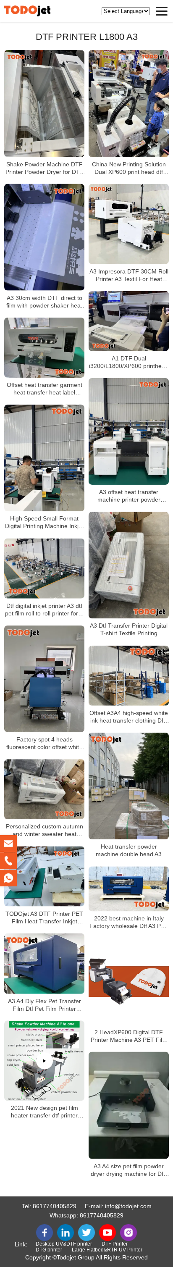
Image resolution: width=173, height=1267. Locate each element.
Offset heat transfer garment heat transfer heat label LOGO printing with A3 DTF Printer (44, 388)
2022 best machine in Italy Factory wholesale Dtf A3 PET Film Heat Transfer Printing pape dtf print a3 (128, 922)
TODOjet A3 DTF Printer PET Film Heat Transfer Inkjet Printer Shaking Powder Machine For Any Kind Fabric (44, 917)
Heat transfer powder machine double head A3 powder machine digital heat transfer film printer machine (129, 850)
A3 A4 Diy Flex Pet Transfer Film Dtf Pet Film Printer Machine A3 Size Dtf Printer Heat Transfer (44, 1004)
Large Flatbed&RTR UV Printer (107, 1250)
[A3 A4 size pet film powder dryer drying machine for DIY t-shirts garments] (129, 1105)
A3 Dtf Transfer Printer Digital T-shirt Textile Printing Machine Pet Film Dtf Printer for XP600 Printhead (129, 630)
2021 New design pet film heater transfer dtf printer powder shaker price (44, 1111)
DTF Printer (115, 1244)
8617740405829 (54, 1206)
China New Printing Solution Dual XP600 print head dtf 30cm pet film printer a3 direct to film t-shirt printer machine (128, 168)
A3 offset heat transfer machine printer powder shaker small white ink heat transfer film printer (129, 496)
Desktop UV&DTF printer (64, 1244)
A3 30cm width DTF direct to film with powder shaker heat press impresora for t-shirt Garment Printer (44, 301)
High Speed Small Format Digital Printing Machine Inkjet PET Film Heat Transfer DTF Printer (44, 522)
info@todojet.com (128, 1206)
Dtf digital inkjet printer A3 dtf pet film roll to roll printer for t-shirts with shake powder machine (44, 609)
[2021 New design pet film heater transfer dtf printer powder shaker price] (44, 1060)
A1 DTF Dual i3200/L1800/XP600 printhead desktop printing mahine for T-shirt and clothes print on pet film (129, 362)
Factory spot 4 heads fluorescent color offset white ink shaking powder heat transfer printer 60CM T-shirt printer (44, 743)
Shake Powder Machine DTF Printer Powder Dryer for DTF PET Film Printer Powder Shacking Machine (44, 168)
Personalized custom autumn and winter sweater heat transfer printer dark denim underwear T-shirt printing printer (44, 830)
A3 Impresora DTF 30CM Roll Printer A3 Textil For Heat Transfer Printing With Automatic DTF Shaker (128, 275)
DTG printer (49, 1250)
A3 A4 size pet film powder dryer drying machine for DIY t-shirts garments (129, 1170)
